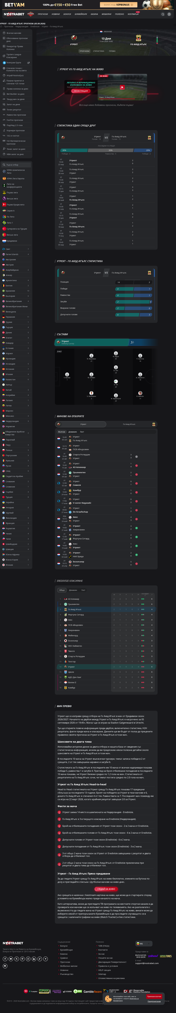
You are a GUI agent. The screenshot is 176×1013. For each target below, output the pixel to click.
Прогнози (43, 14)
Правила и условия (108, 966)
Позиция (64, 282)
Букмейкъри (81, 14)
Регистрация (81, 90)
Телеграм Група (13, 62)
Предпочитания (154, 1001)
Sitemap (102, 974)
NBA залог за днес (15, 154)
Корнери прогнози (16, 130)
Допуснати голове (68, 314)
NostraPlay (133, 14)
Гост (82, 431)
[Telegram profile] (45, 959)
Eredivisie (35, 26)
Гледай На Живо (106, 889)
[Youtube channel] (11, 959)
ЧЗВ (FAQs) (103, 946)
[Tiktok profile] (39, 959)
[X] (16, 959)
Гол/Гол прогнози (15, 120)
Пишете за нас (105, 958)
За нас (101, 954)
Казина (94, 14)
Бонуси (67, 14)
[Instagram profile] (28, 959)
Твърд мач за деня (15, 99)
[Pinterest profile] (22, 959)
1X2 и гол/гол (13, 135)
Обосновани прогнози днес (17, 39)
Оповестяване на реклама (111, 978)
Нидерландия (21, 26)
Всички (61, 431)
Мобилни (106, 14)
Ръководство (66, 974)
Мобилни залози (68, 966)
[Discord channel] (5, 966)
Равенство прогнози (16, 115)
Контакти (103, 949)
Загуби (63, 301)
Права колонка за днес (17, 88)
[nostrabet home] (13, 943)
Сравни (64, 958)
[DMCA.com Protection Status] (77, 991)
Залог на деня (13, 104)
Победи (63, 288)
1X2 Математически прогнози (15, 142)
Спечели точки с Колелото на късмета (16, 69)
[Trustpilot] (33, 991)
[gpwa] (45, 991)
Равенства (65, 295)
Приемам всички (154, 996)
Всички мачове (14, 33)
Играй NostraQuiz (15, 75)
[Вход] (169, 14)
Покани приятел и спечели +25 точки (15, 82)
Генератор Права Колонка (15, 48)
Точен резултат (14, 109)
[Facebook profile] (5, 959)
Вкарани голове (67, 308)
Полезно (119, 14)
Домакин (72, 431)
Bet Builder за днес (16, 94)
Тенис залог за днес (16, 149)
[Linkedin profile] (34, 959)
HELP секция (104, 970)
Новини (56, 14)
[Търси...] (162, 14)
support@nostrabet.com (147, 963)
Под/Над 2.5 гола (15, 125)
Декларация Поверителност (112, 962)
